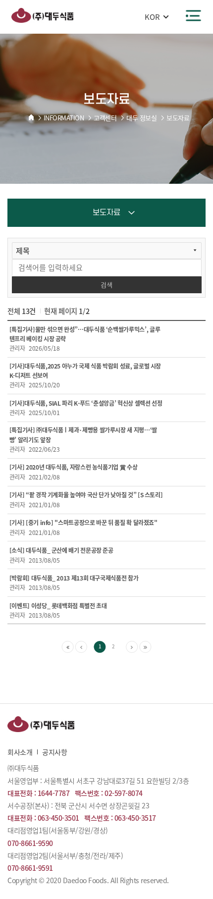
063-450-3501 (58, 818)
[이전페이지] (81, 647)
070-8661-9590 (30, 843)
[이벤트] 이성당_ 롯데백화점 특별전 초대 (58, 605)
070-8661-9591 (30, 868)
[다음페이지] (132, 647)
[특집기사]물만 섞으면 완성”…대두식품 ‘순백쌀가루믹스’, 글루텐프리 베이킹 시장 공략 (84, 334)
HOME (31, 117)
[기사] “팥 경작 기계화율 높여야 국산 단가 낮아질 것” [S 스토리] (86, 494)
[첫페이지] (68, 647)
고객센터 (105, 117)
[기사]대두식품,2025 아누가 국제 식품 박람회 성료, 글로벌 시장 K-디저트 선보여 (85, 371)
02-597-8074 (124, 793)
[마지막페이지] (145, 647)
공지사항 (54, 752)
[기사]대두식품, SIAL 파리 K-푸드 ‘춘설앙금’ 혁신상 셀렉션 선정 (85, 403)
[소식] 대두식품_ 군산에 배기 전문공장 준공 (61, 550)
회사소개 (19, 752)
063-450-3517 (135, 818)
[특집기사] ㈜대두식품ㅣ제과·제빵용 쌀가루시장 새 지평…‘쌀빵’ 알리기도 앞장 (83, 434)
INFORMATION (64, 117)
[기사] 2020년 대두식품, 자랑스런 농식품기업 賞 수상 (73, 467)
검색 (106, 284)
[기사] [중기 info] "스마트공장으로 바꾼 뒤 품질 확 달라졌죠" (83, 522)
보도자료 (177, 117)
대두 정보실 (141, 117)
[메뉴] (193, 15)
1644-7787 (54, 793)
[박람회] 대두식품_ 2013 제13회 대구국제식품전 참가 (73, 578)
